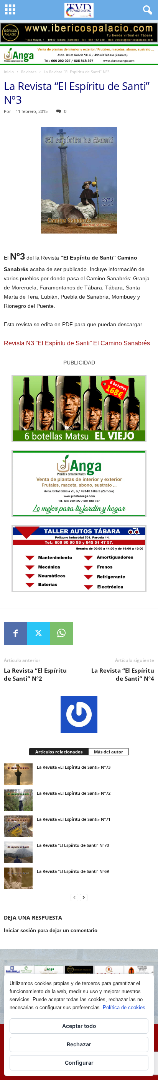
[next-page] (83, 898)
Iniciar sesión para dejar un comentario (50, 930)
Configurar (79, 1062)
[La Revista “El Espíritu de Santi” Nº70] (18, 852)
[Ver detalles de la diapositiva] (79, 32)
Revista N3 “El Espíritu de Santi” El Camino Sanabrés (77, 343)
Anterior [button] (9, 30)
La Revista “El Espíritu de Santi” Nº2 (35, 674)
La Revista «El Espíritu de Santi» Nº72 (73, 793)
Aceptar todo (79, 1026)
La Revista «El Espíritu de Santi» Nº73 (73, 767)
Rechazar (79, 1044)
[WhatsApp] (61, 633)
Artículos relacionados (58, 752)
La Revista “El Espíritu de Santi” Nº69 (73, 871)
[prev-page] (74, 898)
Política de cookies (124, 1007)
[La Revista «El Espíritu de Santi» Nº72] (18, 800)
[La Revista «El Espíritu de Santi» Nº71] (18, 826)
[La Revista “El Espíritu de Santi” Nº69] (18, 878)
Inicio (9, 71)
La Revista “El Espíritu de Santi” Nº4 (122, 674)
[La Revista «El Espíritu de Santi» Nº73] (18, 774)
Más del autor (108, 752)
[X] (38, 633)
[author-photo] (79, 714)
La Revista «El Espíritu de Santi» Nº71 (73, 819)
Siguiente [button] (148, 30)
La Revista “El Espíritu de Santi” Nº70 (73, 845)
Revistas (28, 71)
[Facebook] (15, 633)
